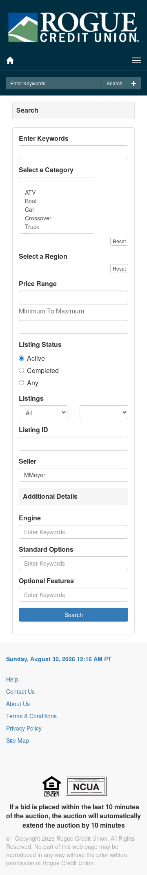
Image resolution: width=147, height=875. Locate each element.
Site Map (17, 740)
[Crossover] (56, 218)
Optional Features (46, 580)
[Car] (56, 209)
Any (32, 382)
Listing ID (33, 429)
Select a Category (46, 169)
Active (36, 358)
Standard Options (46, 549)
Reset (119, 241)
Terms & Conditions (31, 716)
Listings (31, 398)
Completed (43, 370)
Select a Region (43, 256)
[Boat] (56, 201)
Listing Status (40, 344)
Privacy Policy (24, 728)
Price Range (38, 283)
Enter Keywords (44, 138)
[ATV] (56, 192)
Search (114, 83)
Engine (30, 517)
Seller (27, 461)
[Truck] (56, 226)
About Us (18, 704)
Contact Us (20, 691)
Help (12, 679)
